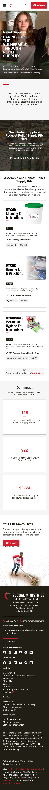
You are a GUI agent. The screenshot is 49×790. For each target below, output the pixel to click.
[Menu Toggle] (4, 5)
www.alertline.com (11, 783)
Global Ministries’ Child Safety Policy (25, 769)
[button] (25, 5)
